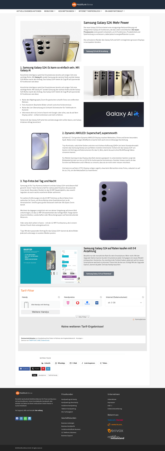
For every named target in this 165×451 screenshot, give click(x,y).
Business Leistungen (67, 423)
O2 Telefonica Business (68, 432)
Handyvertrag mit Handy (69, 399)
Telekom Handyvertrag (68, 409)
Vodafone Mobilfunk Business (70, 429)
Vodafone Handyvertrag (69, 406)
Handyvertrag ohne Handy (69, 402)
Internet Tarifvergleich (89, 11)
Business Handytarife (68, 426)
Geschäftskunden (66, 11)
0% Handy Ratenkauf (114, 11)
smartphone (42, 375)
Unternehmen (112, 399)
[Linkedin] (29, 418)
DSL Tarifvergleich (67, 412)
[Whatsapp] (25, 418)
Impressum (111, 402)
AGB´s (110, 406)
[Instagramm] (21, 418)
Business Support (67, 436)
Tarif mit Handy (52, 375)
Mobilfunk (49, 11)
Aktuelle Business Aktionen (29, 11)
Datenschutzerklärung (115, 409)
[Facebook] (17, 418)
